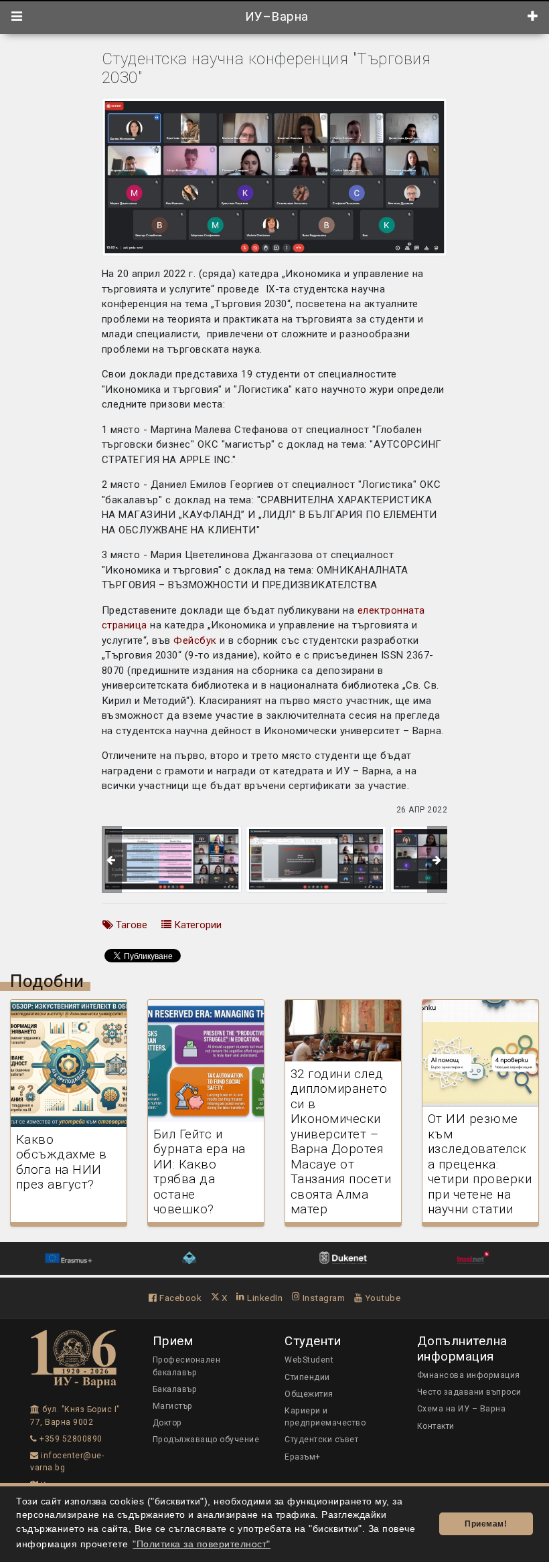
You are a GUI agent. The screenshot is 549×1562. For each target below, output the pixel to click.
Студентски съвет (321, 1439)
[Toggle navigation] (17, 16)
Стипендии (307, 1377)
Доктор (167, 1422)
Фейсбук (195, 640)
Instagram (322, 1297)
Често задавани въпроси (469, 1392)
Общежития (309, 1394)
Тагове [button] (130, 925)
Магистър (173, 1406)
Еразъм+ (303, 1457)
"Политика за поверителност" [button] (201, 1544)
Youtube (381, 1297)
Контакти (436, 1426)
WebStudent (309, 1360)
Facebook (179, 1297)
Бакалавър (175, 1389)
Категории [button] (196, 925)
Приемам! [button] (486, 1524)
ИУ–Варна (275, 16)
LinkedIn (264, 1297)
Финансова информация (468, 1375)
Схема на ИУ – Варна (461, 1408)
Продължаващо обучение (206, 1439)
